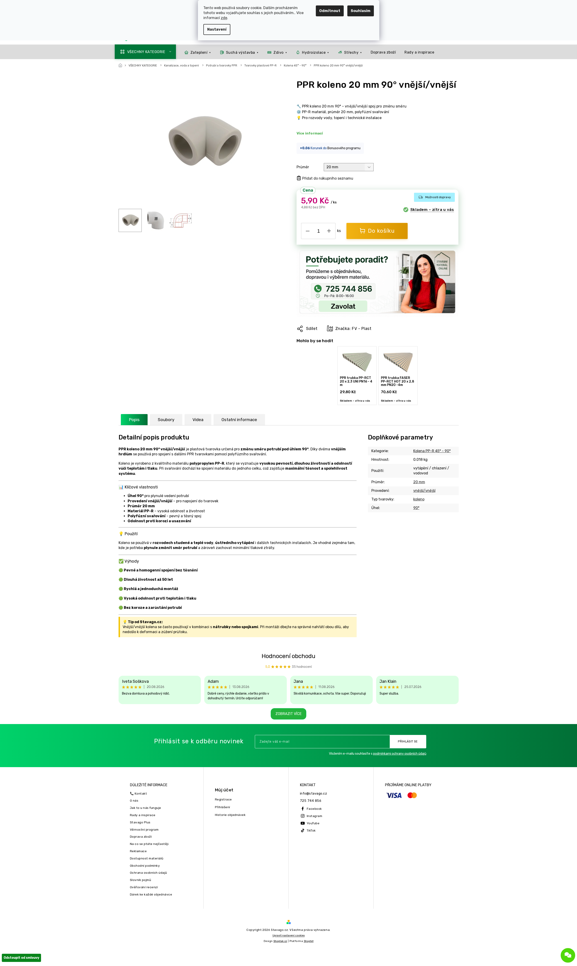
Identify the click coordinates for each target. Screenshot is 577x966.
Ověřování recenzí (144, 887)
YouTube (313, 823)
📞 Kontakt (138, 793)
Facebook (314, 808)
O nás (134, 800)
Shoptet (309, 941)
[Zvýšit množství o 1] (328, 230)
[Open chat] (568, 955)
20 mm (419, 482)
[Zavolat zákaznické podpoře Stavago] (378, 282)
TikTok (311, 830)
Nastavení (216, 29)
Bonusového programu (343, 148)
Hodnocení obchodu (288, 656)
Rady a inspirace (143, 815)
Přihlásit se (408, 741)
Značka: (353, 328)
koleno (418, 499)
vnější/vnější (424, 490)
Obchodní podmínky (145, 865)
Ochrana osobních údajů (148, 872)
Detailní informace (310, 133)
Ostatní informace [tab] (239, 419)
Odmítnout (329, 11)
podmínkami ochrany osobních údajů (399, 754)
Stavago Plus (140, 822)
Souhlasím (360, 11)
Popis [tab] (134, 419)
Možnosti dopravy (438, 197)
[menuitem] (145, 51)
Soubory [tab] (166, 419)
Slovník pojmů (140, 880)
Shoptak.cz (280, 941)
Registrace (223, 799)
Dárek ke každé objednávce (151, 894)
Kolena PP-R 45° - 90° (432, 451)
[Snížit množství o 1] (307, 230)
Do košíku (381, 231)
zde (224, 18)
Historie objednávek (230, 815)
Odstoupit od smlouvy (21, 958)
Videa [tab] (197, 419)
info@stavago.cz (313, 793)
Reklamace (138, 851)
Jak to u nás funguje (145, 808)
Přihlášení (222, 807)
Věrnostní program (144, 829)
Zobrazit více (288, 714)
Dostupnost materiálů (146, 858)
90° (416, 508)
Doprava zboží (141, 836)
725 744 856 (310, 801)
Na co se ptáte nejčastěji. (149, 844)
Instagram (314, 816)
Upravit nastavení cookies (289, 935)
